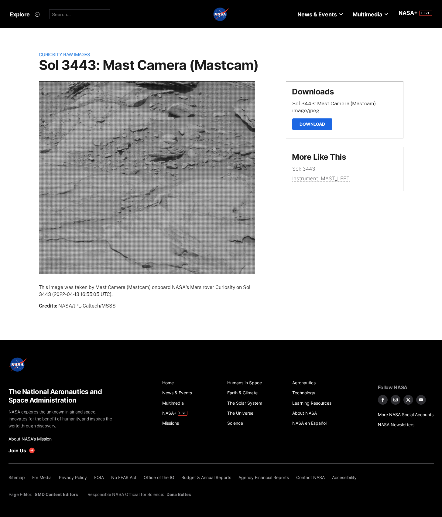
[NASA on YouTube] (421, 400)
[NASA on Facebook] (383, 400)
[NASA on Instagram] (395, 400)
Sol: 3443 (303, 169)
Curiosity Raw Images (64, 54)
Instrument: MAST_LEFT (321, 178)
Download (312, 124)
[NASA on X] (408, 400)
